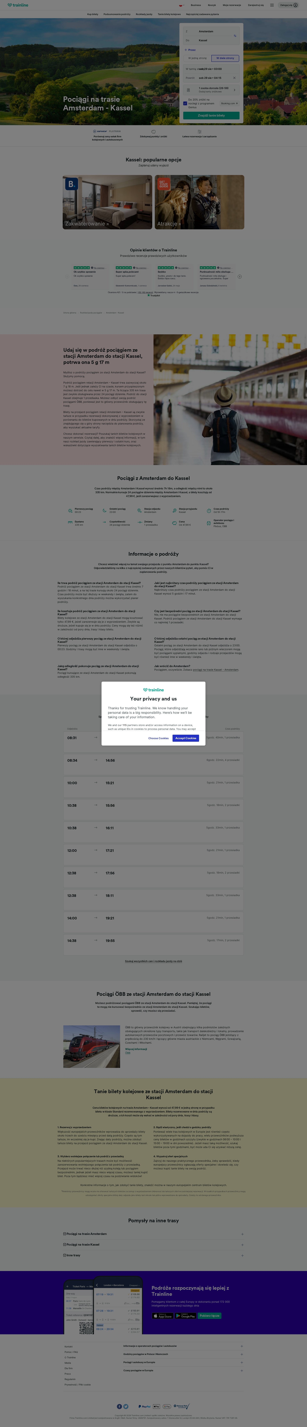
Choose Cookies (158, 738)
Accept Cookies (185, 738)
